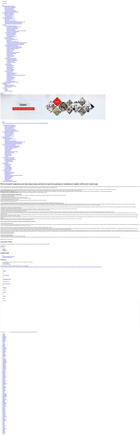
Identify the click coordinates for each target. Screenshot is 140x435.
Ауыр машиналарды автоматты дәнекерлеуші (13, 23)
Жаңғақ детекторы (10, 67)
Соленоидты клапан (11, 61)
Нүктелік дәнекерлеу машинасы (9, 6)
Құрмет (6, 89)
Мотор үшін (7, 19)
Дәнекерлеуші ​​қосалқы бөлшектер (11, 45)
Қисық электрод (10, 54)
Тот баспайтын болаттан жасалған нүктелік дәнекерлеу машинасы (88, 266)
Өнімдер (4, 24)
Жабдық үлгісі (9, 76)
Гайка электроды (10, 50)
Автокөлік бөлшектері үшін (10, 18)
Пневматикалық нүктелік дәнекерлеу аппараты (42, 266)
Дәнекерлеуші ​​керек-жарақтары (11, 58)
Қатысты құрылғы (8, 64)
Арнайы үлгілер (10, 72)
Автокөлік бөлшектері (11, 77)
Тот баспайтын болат (9, 180)
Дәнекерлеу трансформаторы (12, 60)
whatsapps (4, 292)
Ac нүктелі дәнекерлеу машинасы (69, 266)
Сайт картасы (25, 265)
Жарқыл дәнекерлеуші (9, 13)
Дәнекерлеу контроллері (11, 59)
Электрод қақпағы (10, 55)
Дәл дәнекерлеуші (8, 15)
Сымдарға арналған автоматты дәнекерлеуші (13, 22)
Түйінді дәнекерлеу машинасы (8, 12)
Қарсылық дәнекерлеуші (9, 14)
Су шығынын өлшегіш (11, 62)
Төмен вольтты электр (11, 74)
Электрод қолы (10, 51)
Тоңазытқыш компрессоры (12, 73)
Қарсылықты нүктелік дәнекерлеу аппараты (24, 266)
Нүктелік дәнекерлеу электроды (13, 48)
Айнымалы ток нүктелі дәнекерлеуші (14, 26)
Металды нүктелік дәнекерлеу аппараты (7, 266)
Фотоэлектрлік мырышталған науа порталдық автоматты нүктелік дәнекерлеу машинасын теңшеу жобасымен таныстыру (25, 123)
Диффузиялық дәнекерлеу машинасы (10, 181)
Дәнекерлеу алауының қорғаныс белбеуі (14, 47)
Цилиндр (8, 63)
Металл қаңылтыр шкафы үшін (10, 20)
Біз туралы (5, 87)
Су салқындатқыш (10, 70)
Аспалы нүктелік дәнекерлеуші (13, 31)
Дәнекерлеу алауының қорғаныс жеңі (14, 46)
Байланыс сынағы (10, 65)
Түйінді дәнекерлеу (10, 78)
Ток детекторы (9, 66)
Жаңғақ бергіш (10, 68)
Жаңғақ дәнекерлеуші (11, 29)
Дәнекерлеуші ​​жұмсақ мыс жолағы (13, 52)
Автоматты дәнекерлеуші (9, 16)
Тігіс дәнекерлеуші (8, 37)
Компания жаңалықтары (9, 84)
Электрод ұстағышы (11, 49)
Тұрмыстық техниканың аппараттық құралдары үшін (15, 21)
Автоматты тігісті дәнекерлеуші (57, 266)
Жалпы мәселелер (8, 86)
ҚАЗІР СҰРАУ (3, 245)
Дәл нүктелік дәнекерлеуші (12, 27)
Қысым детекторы (10, 69)
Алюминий (7, 179)
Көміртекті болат (10, 79)
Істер (3, 122)
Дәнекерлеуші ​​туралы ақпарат (10, 85)
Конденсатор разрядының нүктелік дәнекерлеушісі (16, 30)
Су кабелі (9, 57)
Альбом (6, 88)
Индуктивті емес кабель (11, 53)
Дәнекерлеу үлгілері (8, 71)
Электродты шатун (10, 56)
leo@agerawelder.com (6, 263)
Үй (3, 5)
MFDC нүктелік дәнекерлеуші (10, 7)
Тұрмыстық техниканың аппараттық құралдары (16, 75)
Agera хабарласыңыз (8, 90)
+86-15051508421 (6, 275)
